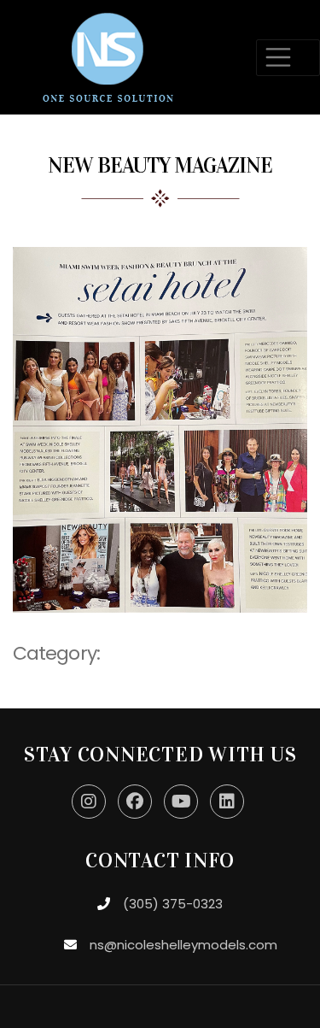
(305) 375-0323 (173, 904)
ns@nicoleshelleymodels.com (183, 945)
